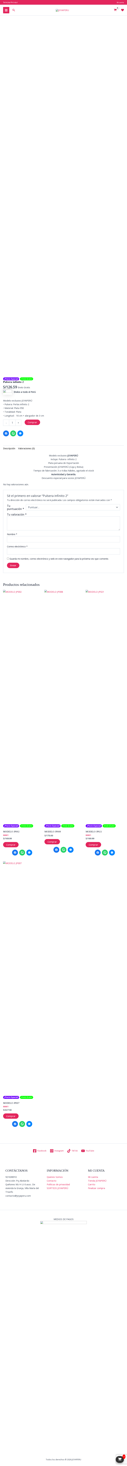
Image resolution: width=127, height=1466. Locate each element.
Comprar (32, 422)
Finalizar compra (96, 1188)
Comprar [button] (10, 844)
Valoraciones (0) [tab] (26, 448)
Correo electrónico (17, 546)
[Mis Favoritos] (122, 10)
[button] (13, 10)
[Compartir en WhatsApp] (13, 433)
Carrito (91, 1184)
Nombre (12, 534)
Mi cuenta (93, 1176)
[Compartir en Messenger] (20, 433)
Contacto (51, 1180)
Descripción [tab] (9, 448)
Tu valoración (17, 514)
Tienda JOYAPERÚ (97, 1180)
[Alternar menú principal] (6, 10)
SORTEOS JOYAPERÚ (57, 1188)
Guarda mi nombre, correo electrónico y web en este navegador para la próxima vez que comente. (59, 558)
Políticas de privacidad (58, 1184)
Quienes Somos (55, 1176)
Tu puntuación (15, 507)
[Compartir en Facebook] (6, 433)
